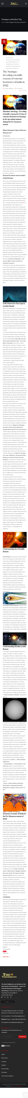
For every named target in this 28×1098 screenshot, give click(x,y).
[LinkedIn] (7, 997)
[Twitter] (1, 997)
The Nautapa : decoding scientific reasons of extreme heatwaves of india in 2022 (14, 78)
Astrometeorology (12, 62)
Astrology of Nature (12, 59)
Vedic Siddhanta (9, 88)
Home (3, 22)
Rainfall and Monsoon (13, 66)
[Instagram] (10, 997)
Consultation (19, 1086)
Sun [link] (23, 202)
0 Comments (19, 88)
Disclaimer (4, 1072)
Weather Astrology (12, 68)
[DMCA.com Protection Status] (5, 1046)
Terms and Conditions (7, 1076)
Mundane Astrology (12, 64)
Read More (5, 956)
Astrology (9, 57)
